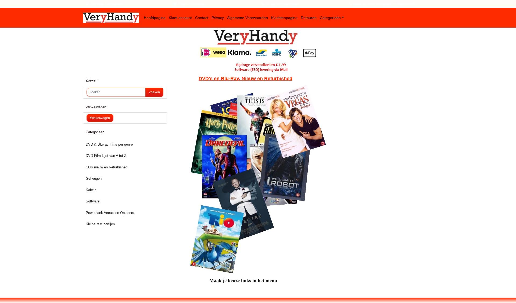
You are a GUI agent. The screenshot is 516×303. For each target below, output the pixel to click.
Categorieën (330, 18)
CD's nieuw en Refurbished (106, 167)
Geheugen (94, 178)
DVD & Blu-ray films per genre (109, 144)
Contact (201, 18)
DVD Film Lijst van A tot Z (106, 156)
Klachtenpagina (284, 18)
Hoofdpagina (155, 18)
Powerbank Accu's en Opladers (110, 213)
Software (92, 201)
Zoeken (154, 92)
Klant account (180, 18)
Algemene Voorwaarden (247, 18)
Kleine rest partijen (100, 224)
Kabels (91, 190)
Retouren (309, 18)
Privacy (218, 18)
